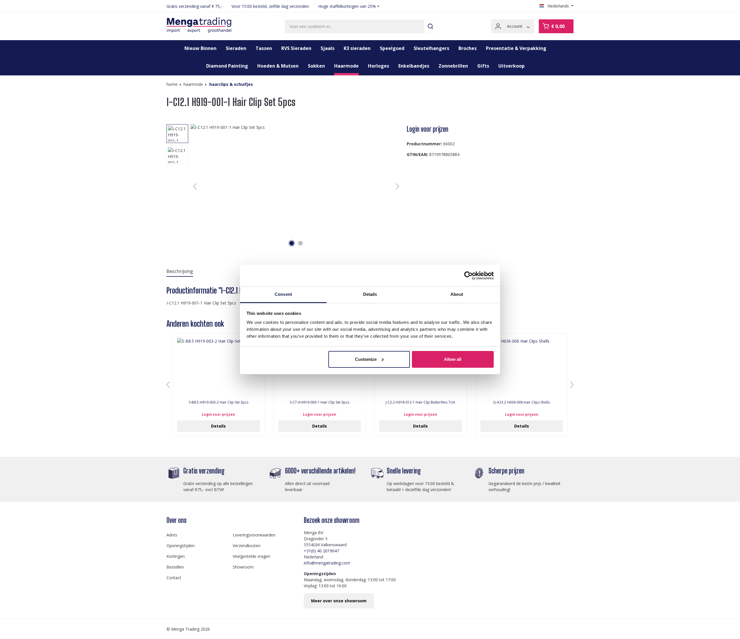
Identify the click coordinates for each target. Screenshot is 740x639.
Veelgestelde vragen (251, 556)
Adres (171, 535)
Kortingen (175, 556)
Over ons (176, 520)
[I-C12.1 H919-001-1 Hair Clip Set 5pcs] (296, 186)
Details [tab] (370, 294)
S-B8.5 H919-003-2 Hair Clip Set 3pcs (218, 402)
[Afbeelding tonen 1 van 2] (291, 243)
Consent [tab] (283, 294)
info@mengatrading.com (327, 563)
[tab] (179, 271)
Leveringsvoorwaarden (254, 535)
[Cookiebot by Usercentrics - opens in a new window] (468, 275)
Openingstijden (180, 545)
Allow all (452, 359)
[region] (284, 186)
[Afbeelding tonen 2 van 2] (300, 243)
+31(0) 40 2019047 (321, 550)
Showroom (243, 567)
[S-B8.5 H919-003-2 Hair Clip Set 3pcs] (218, 367)
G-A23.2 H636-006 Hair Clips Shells (521, 402)
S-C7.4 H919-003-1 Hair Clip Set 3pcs (319, 402)
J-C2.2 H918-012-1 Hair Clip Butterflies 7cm (420, 402)
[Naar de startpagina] (198, 25)
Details (218, 426)
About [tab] (456, 294)
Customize (366, 359)
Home (171, 84)
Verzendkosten (246, 545)
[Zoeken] (430, 26)
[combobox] (354, 26)
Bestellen (175, 567)
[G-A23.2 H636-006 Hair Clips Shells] (521, 367)
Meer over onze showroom (339, 600)
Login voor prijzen (427, 129)
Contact (173, 577)
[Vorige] (194, 186)
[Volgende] (397, 186)
